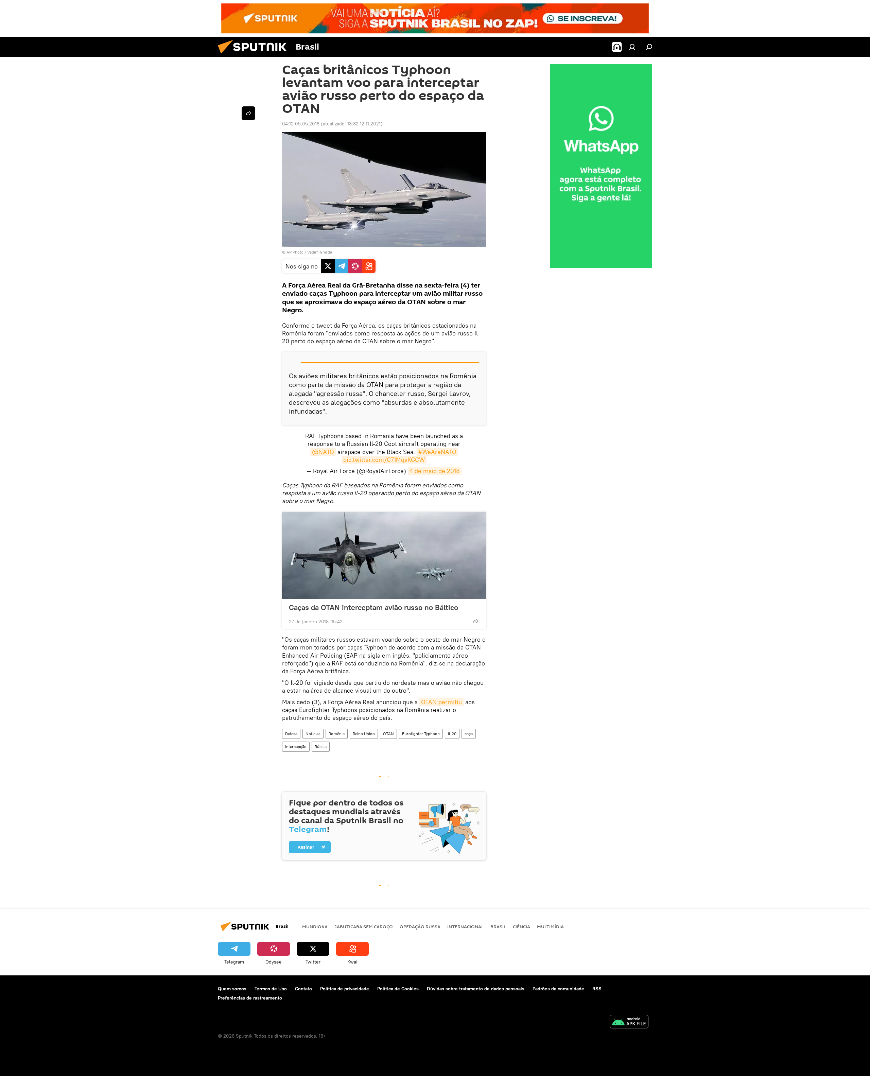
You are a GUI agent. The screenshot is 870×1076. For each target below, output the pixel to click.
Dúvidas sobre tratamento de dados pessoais (475, 989)
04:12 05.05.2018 (300, 124)
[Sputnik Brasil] (255, 55)
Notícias (313, 733)
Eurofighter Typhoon (421, 733)
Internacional (465, 926)
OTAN (388, 733)
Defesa (291, 733)
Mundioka (315, 926)
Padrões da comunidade (558, 989)
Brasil (498, 926)
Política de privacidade (344, 989)
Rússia (321, 746)
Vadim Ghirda (319, 252)
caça (469, 733)
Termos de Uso (271, 989)
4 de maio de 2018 (435, 471)
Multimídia (550, 926)
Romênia (337, 733)
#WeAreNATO (437, 452)
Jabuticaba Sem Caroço (363, 926)
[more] (475, 621)
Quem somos (232, 989)
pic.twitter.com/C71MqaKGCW (384, 460)
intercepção (296, 746)
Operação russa (420, 926)
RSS (597, 989)
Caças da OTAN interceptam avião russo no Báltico (373, 607)
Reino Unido (364, 733)
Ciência (521, 926)
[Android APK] (629, 1022)
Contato (303, 989)
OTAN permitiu (441, 702)
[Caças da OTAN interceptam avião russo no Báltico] (384, 555)
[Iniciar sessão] (632, 47)
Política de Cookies (398, 989)
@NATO (323, 452)
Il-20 (452, 733)
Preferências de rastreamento (250, 998)
